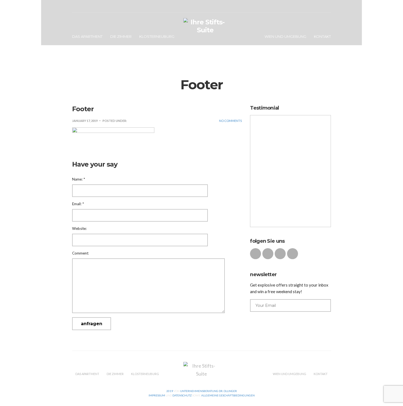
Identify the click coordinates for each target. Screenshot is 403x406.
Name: (78, 179)
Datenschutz (182, 395)
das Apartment (87, 36)
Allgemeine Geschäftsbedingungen (228, 395)
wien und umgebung (285, 36)
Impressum (157, 395)
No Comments (230, 120)
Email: (78, 204)
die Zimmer (121, 36)
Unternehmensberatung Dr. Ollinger (208, 391)
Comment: (80, 253)
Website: (79, 228)
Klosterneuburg (156, 36)
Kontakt (322, 36)
